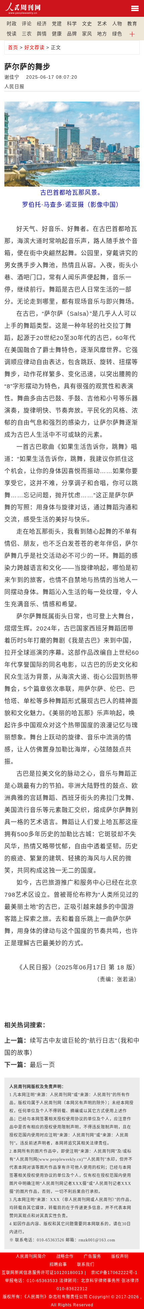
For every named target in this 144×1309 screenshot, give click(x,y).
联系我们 (85, 1264)
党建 (57, 23)
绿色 (117, 33)
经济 (42, 23)
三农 (27, 33)
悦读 (12, 33)
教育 (132, 23)
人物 (117, 23)
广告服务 (92, 1256)
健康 (57, 33)
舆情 (42, 33)
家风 (87, 33)
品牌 (72, 33)
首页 (13, 47)
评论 (27, 23)
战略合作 (65, 1256)
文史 (87, 23)
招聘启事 (58, 1264)
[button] (132, 33)
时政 (12, 23)
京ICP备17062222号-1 (114, 1272)
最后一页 (42, 1065)
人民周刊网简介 (31, 1256)
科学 (72, 23)
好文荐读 (34, 47)
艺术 (102, 23)
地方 (102, 33)
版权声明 (120, 1256)
